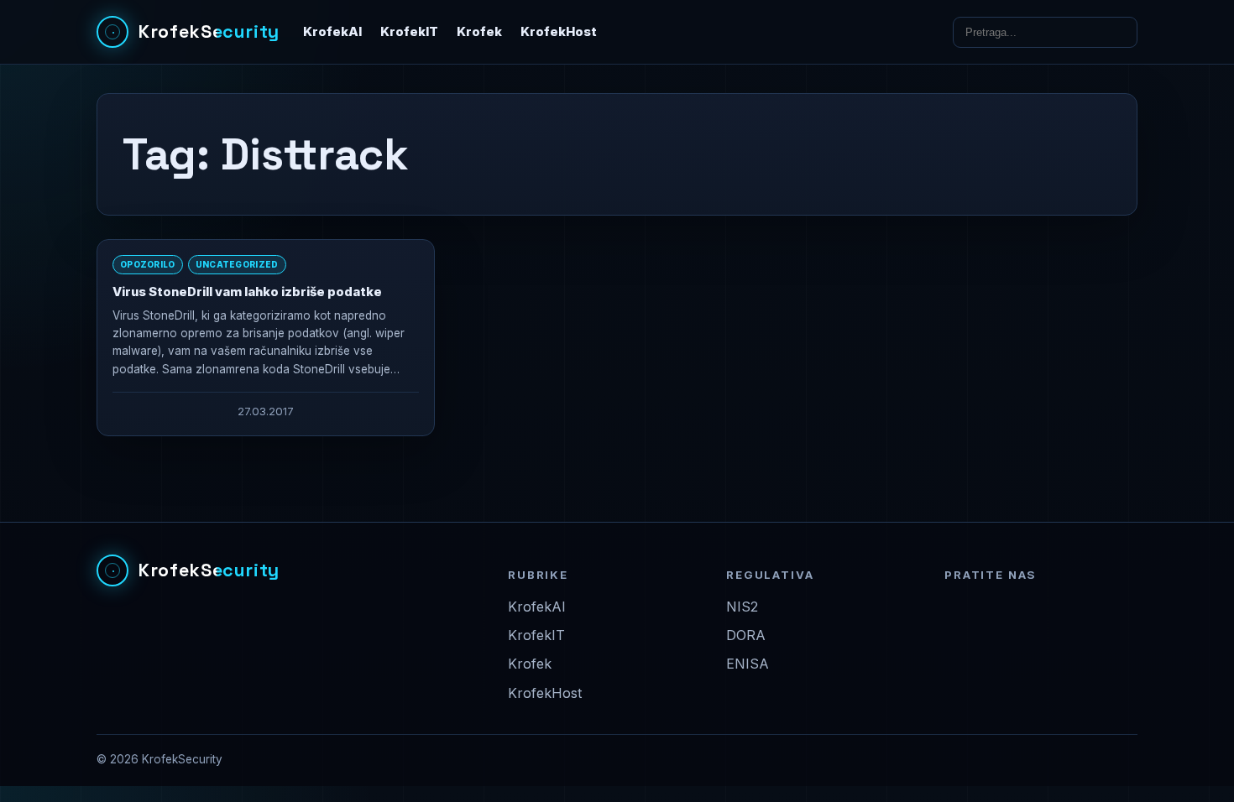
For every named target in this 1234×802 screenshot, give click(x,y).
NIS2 (742, 606)
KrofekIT (409, 31)
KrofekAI (332, 31)
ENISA (747, 663)
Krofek (479, 31)
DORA (746, 635)
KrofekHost (558, 31)
